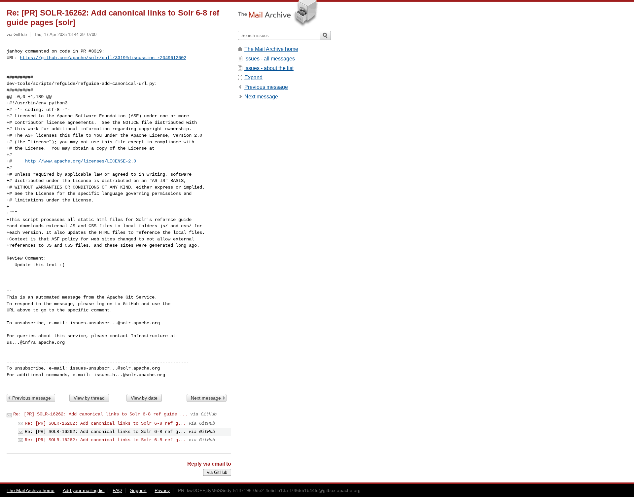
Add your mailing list (84, 490)
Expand (253, 77)
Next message (206, 398)
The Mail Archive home (271, 49)
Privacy (162, 490)
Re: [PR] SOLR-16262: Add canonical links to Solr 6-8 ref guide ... (100, 414)
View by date (144, 398)
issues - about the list (269, 68)
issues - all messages (269, 58)
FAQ (117, 490)
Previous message (31, 398)
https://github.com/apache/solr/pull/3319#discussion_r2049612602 (103, 57)
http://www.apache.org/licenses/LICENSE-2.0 (80, 161)
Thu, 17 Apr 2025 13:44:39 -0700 (65, 34)
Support (138, 490)
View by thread (89, 398)
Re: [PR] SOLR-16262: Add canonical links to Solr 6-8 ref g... (105, 423)
